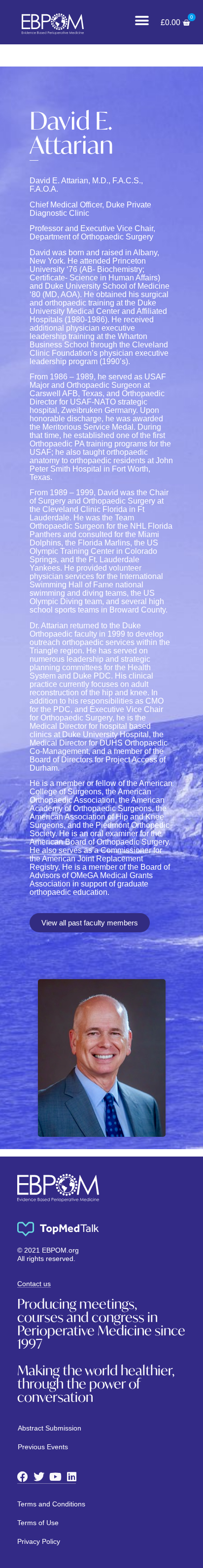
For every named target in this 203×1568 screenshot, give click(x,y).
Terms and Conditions (51, 1504)
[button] (142, 21)
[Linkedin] (71, 1476)
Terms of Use (38, 1523)
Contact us (34, 1284)
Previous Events (43, 1447)
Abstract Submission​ (49, 1428)
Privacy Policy (38, 1541)
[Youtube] (55, 1476)
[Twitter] (39, 1476)
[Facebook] (22, 1476)
